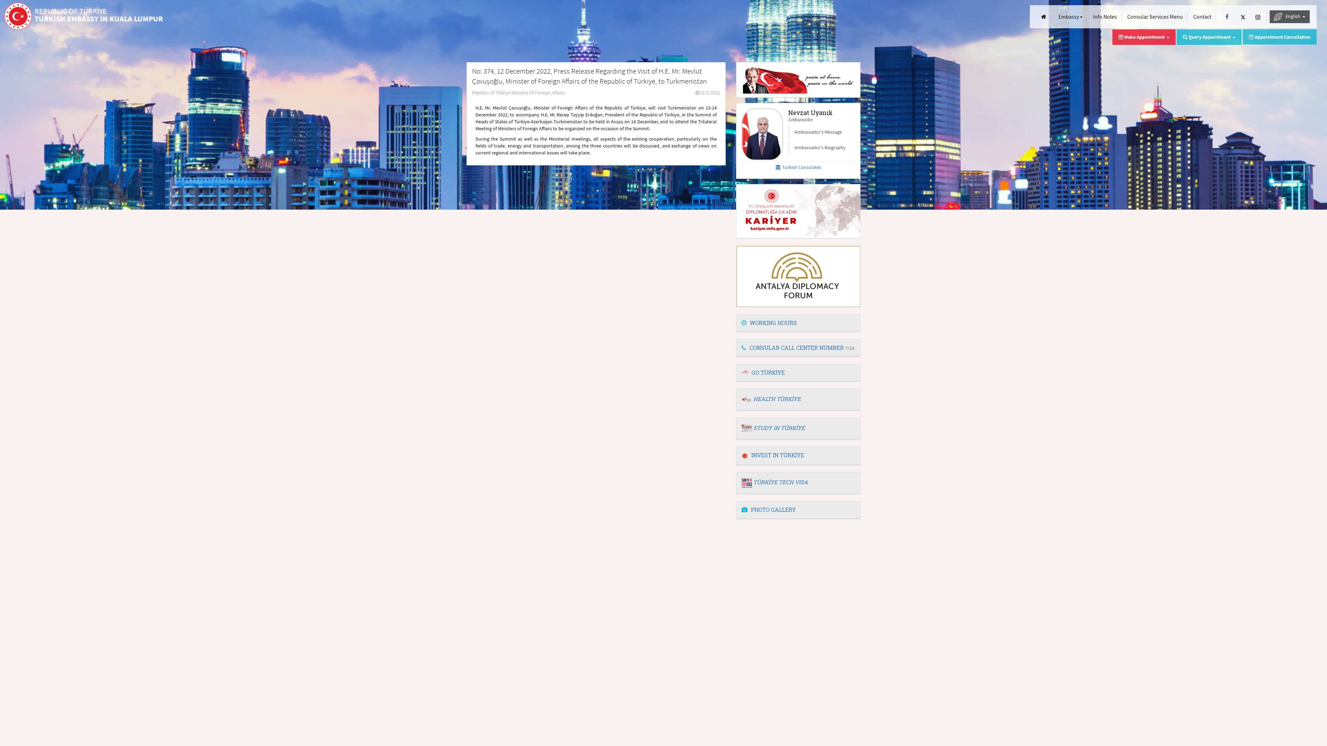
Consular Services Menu (1155, 16)
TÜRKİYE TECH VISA (780, 482)
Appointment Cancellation (1282, 37)
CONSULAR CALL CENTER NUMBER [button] (802, 347)
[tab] (798, 323)
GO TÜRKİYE (768, 372)
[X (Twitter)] (1243, 16)
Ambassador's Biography (820, 147)
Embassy (1069, 16)
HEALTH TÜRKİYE (777, 398)
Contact (1202, 16)
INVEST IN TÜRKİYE (777, 455)
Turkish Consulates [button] (801, 167)
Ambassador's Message (818, 132)
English (1293, 16)
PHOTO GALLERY (773, 509)
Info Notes (1105, 16)
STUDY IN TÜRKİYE (779, 427)
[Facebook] (1227, 16)
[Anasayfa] (1044, 16)
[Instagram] (1258, 16)
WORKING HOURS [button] (773, 322)
